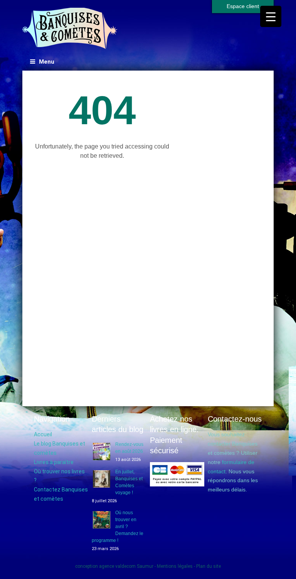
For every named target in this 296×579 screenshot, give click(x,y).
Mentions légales (175, 566)
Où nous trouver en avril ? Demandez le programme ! (117, 526)
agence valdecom (117, 566)
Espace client (243, 6)
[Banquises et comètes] (70, 28)
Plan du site (208, 566)
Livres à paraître (54, 462)
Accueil (43, 434)
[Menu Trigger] (270, 16)
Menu (46, 61)
